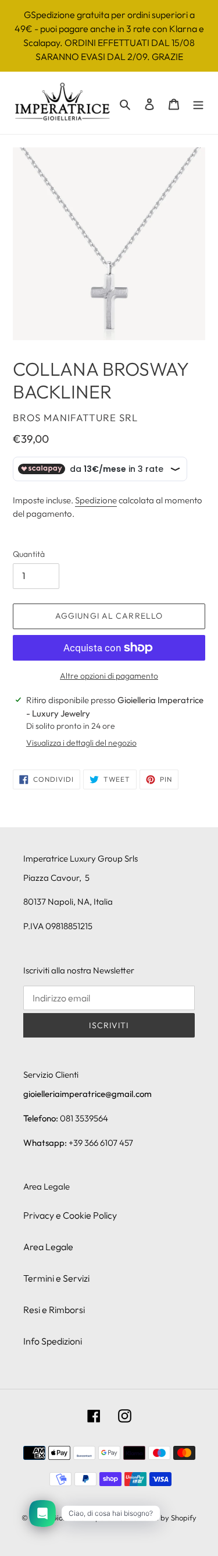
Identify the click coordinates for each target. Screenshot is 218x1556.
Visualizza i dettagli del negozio (81, 743)
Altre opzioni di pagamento (109, 676)
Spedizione (96, 500)
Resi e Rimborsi (54, 1309)
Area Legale (48, 1246)
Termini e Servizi (56, 1278)
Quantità (29, 554)
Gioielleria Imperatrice (89, 1517)
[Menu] (198, 103)
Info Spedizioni (52, 1341)
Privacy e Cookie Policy (70, 1215)
